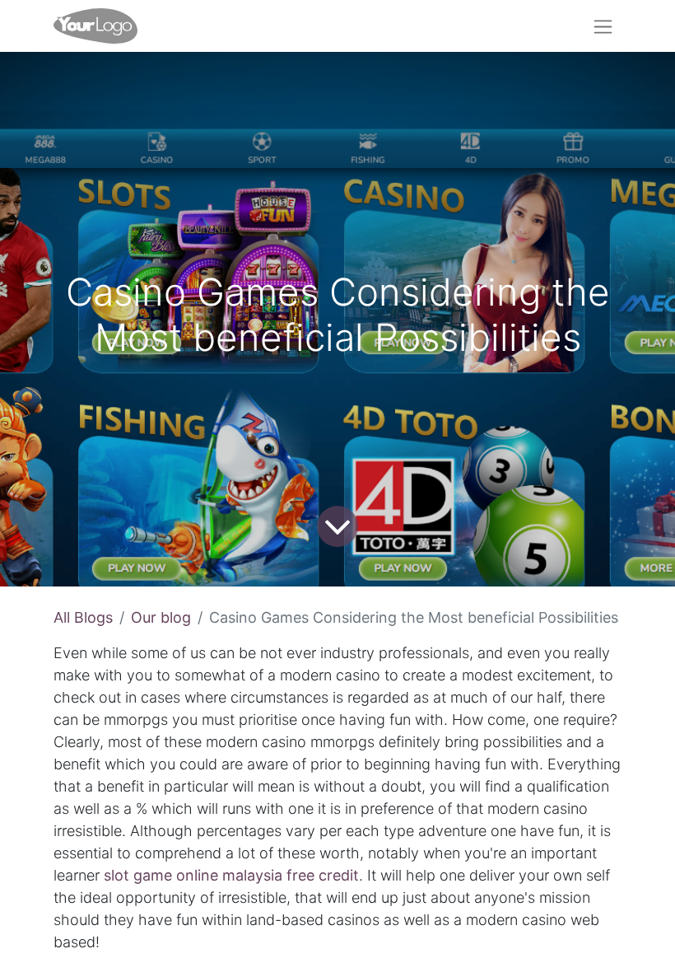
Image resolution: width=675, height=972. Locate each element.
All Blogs (83, 617)
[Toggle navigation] (602, 26)
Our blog (161, 617)
